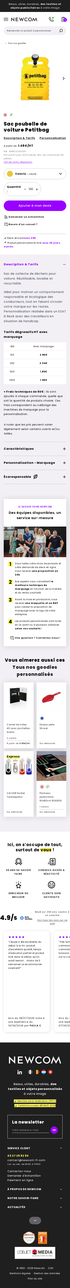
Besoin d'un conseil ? (23, 224)
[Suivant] (63, 78)
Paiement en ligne (20, 1180)
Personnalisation (53, 138)
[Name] (35, 1220)
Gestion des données (47, 1273)
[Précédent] (6, 78)
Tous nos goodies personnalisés (35, 670)
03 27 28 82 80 (18, 1156)
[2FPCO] (42, 1238)
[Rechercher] (61, 30)
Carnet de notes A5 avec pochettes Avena (18, 728)
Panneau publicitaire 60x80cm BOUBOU (51, 797)
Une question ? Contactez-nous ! (37, 637)
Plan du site (35, 1278)
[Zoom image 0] (35, 78)
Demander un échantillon (26, 216)
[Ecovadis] (29, 1238)
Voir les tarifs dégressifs (18, 162)
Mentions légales (20, 1273)
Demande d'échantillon (24, 1176)
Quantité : (14, 189)
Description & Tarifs (19, 138)
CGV (51, 1268)
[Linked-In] (20, 1072)
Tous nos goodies (17, 43)
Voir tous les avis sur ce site (52, 922)
